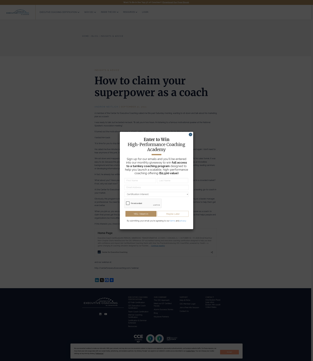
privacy (183, 221)
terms (172, 221)
